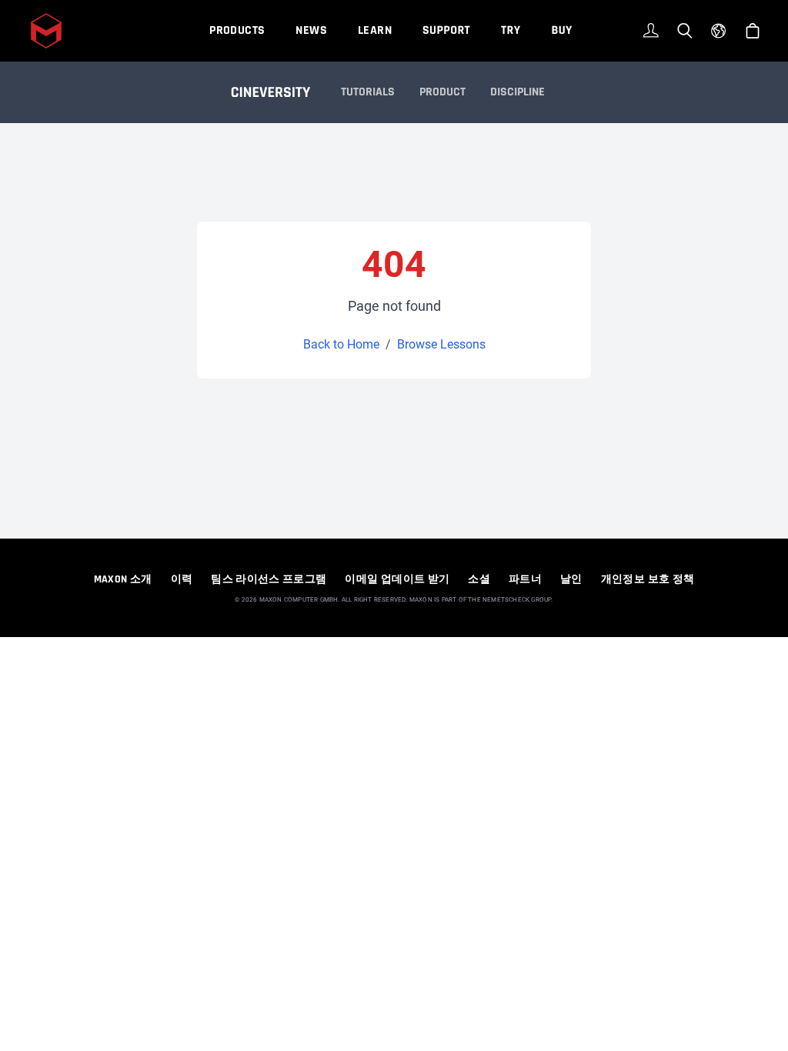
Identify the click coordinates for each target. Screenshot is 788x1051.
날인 (571, 579)
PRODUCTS (237, 30)
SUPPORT (446, 30)
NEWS (311, 30)
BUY (561, 30)
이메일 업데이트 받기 (397, 579)
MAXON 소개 (123, 579)
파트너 (525, 579)
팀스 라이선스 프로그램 (268, 579)
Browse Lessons (441, 344)
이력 (182, 579)
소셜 (479, 579)
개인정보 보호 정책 (648, 579)
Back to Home (341, 344)
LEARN (375, 30)
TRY (510, 30)
